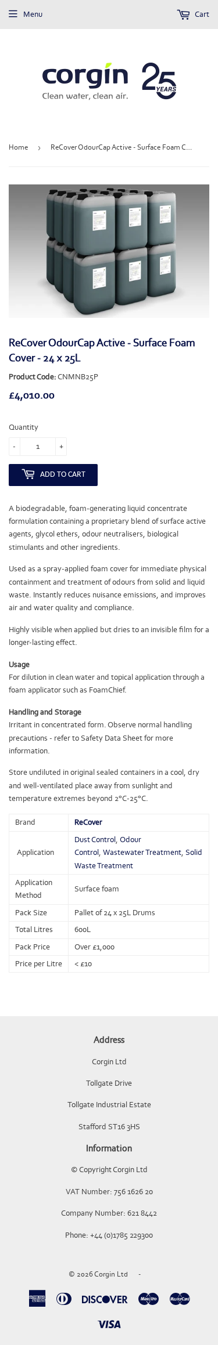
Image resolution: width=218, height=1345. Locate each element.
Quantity (23, 427)
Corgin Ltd (111, 1274)
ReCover (88, 822)
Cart (201, 14)
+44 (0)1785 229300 (121, 1235)
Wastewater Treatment (142, 852)
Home (18, 147)
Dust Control (95, 839)
